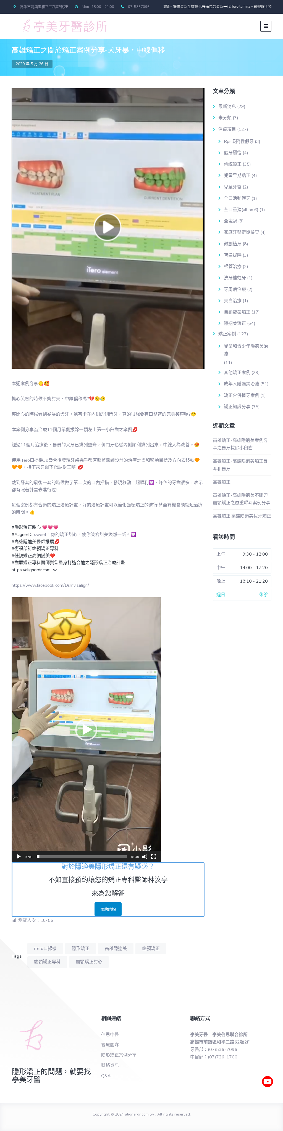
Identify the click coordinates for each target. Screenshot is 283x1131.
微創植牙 (233, 244)
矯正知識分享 (237, 407)
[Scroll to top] (267, 1097)
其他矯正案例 (237, 373)
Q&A (106, 1076)
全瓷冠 (230, 221)
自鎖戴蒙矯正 (237, 312)
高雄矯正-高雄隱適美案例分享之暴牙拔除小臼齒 (240, 444)
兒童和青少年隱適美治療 (246, 350)
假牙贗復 (233, 153)
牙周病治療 (235, 289)
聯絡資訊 (110, 1065)
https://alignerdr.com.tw (34, 570)
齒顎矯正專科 (47, 962)
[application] (86, 729)
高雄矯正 (221, 482)
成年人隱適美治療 (241, 384)
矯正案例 (227, 334)
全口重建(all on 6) (241, 210)
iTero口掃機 (45, 949)
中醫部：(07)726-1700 (213, 1057)
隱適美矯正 (235, 323)
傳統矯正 (233, 164)
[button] (86, 730)
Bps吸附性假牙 (239, 142)
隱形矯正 (81, 949)
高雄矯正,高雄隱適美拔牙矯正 (242, 516)
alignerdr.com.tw (139, 1114)
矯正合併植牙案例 (241, 395)
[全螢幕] (153, 856)
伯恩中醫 (110, 1035)
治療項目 (227, 129)
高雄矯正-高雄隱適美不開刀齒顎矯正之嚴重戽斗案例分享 (241, 499)
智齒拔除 (233, 255)
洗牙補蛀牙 (235, 278)
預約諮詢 (108, 909)
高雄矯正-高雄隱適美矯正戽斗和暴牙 (240, 465)
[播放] (19, 856)
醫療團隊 (110, 1045)
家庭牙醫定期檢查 (241, 232)
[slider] (82, 856)
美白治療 (233, 301)
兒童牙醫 (233, 187)
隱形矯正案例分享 (119, 1055)
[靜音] (145, 856)
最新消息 (227, 106)
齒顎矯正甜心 (89, 962)
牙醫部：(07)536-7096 (213, 1050)
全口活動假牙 (237, 198)
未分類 (225, 118)
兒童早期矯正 (237, 175)
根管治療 (233, 267)
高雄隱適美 (116, 949)
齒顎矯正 (151, 949)
